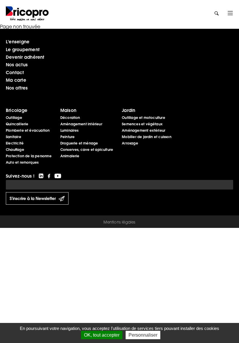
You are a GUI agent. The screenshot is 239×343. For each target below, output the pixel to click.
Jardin (128, 110)
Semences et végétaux (142, 124)
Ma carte (16, 80)
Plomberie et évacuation (28, 130)
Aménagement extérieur (143, 130)
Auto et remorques (22, 162)
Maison (68, 110)
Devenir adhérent (25, 57)
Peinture (67, 137)
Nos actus (17, 64)
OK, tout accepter (101, 335)
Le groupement (23, 49)
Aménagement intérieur (81, 124)
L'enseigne (17, 41)
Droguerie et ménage (79, 143)
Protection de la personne (29, 156)
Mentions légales (119, 222)
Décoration (70, 117)
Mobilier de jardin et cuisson (146, 137)
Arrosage (130, 143)
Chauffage (15, 149)
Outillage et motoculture (143, 117)
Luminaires (69, 130)
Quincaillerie (17, 124)
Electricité (15, 143)
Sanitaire (13, 137)
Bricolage (16, 110)
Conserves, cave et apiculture (86, 149)
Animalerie (70, 156)
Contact (15, 72)
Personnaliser (143, 335)
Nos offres (17, 88)
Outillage (14, 117)
